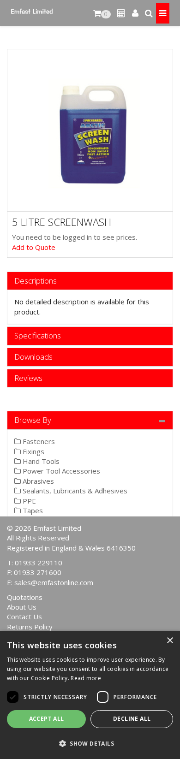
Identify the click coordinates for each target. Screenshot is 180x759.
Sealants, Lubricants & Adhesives (74, 490)
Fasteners (38, 441)
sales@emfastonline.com (53, 582)
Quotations (24, 597)
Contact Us (24, 616)
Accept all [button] (46, 719)
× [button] (169, 640)
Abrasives (37, 481)
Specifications (37, 336)
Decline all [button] (131, 719)
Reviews (28, 378)
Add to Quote (33, 247)
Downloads (33, 357)
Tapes (32, 510)
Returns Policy (30, 626)
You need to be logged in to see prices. (74, 237)
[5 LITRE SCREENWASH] (90, 130)
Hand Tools (40, 461)
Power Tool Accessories (60, 470)
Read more (86, 678)
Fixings (32, 451)
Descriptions (35, 281)
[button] (90, 743)
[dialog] (90, 695)
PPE (28, 500)
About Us (21, 606)
